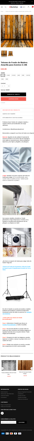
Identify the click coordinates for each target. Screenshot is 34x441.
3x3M (2, 79)
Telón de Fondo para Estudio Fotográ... (25, 373)
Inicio (2, 11)
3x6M (7, 79)
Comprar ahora (13, 99)
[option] (17, 31)
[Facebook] (2, 413)
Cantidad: (3, 83)
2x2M (18, 75)
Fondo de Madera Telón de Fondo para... (9, 373)
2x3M (23, 75)
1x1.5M (2, 75)
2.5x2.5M (28, 75)
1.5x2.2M (13, 75)
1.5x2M (8, 75)
